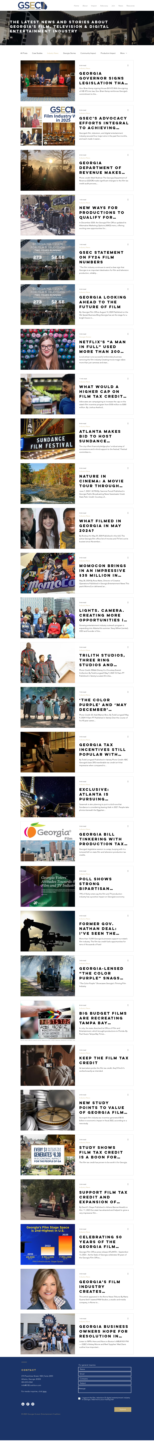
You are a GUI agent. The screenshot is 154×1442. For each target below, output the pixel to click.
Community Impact (88, 53)
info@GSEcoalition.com (31, 1385)
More (122, 53)
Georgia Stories (69, 53)
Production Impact (108, 53)
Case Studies (37, 53)
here (44, 1391)
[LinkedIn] (22, 1404)
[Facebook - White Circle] (27, 1404)
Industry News (52, 53)
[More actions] (128, 65)
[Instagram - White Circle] (32, 1404)
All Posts (23, 53)
